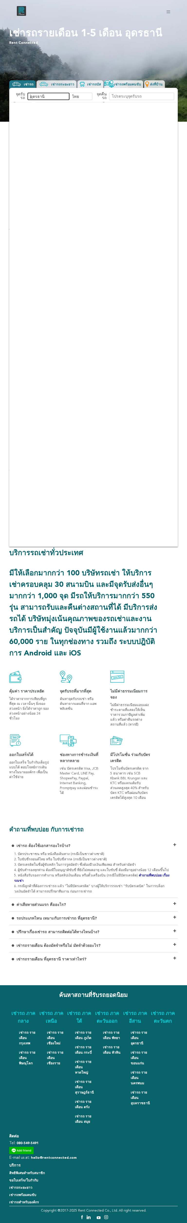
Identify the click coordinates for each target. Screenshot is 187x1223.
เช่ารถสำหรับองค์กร (24, 1202)
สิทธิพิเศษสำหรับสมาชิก (27, 1173)
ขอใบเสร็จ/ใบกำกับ (23, 1180)
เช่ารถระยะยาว (20, 1187)
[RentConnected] (21, 15)
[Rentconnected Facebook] (81, 1218)
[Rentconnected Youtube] (99, 1218)
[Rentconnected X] (94, 1218)
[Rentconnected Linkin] (89, 1218)
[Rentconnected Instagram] (106, 1218)
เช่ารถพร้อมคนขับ (22, 1195)
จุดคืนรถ (102, 96)
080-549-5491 (27, 1143)
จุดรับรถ (20, 96)
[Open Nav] (168, 12)
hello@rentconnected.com (54, 1157)
